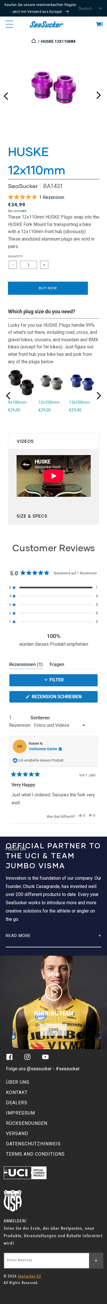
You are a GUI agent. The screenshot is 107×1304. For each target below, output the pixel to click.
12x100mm (49, 402)
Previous (6, 94)
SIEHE (53, 1029)
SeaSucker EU (29, 1276)
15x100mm (79, 402)
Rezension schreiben (64, 698)
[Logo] (47, 24)
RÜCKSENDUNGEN (26, 1123)
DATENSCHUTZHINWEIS (33, 1143)
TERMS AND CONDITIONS (35, 1154)
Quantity (15, 256)
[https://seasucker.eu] (34, 41)
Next (98, 94)
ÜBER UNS (17, 1082)
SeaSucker (23, 186)
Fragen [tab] (57, 665)
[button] (98, 24)
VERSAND (17, 1133)
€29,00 (14, 410)
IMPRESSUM (20, 1113)
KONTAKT (17, 1092)
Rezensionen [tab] (26, 665)
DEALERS (16, 1102)
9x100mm (17, 402)
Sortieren (40, 717)
